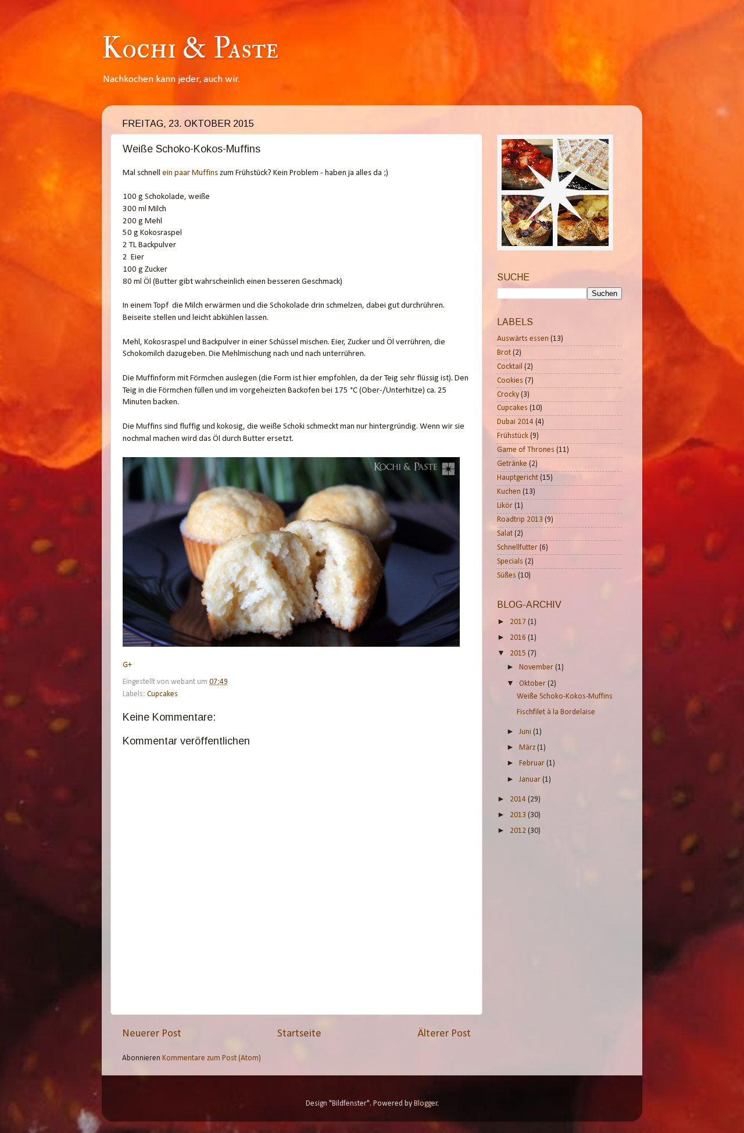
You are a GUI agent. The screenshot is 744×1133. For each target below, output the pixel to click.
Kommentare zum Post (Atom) (211, 1058)
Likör (505, 506)
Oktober (533, 683)
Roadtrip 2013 (520, 519)
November (537, 667)
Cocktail (510, 366)
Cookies (510, 380)
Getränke (512, 464)
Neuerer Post (151, 1033)
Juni (526, 732)
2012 (519, 831)
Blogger (426, 1103)
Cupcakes (162, 694)
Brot (504, 353)
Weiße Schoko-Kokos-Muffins (565, 696)
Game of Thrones (526, 450)
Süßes (506, 575)
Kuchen (509, 492)
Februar (532, 763)
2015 (519, 653)
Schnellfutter (517, 547)
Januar (530, 779)
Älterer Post (444, 1033)
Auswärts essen (523, 339)
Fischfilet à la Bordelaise (556, 712)
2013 (519, 815)
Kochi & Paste (190, 48)
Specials (510, 561)
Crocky (508, 394)
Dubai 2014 (515, 422)
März (528, 747)
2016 (519, 638)
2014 (519, 799)
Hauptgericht (517, 478)
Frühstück (512, 436)
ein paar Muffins (190, 173)
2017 (519, 622)
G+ (127, 665)
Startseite (299, 1033)
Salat (505, 533)
